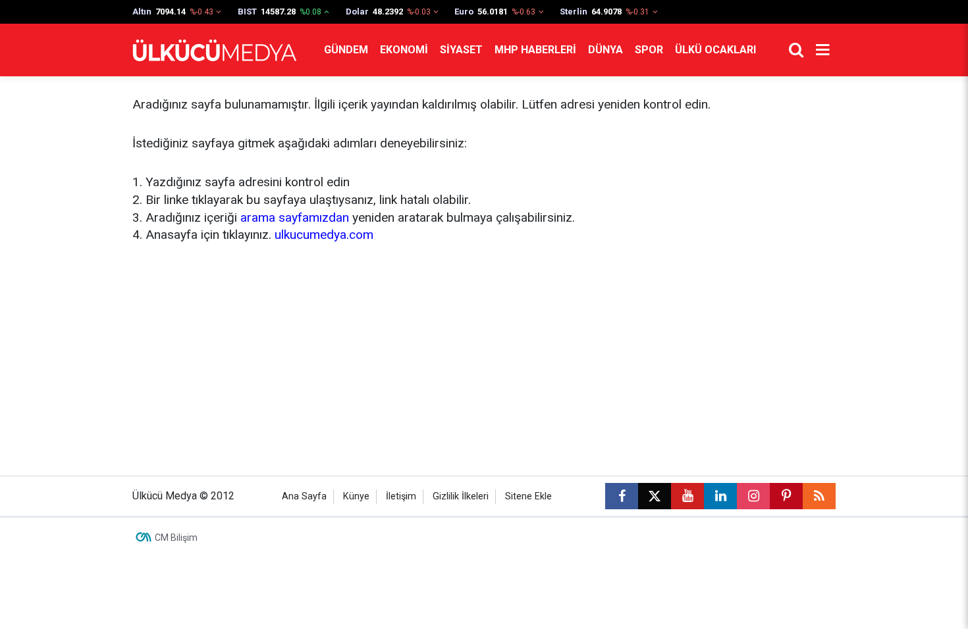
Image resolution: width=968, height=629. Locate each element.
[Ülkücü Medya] (214, 50)
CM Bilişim (176, 537)
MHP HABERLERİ (535, 49)
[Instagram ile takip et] (753, 496)
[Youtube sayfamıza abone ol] (687, 496)
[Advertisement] (484, 357)
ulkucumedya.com (324, 234)
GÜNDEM (346, 49)
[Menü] (822, 50)
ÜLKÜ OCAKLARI (715, 49)
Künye (356, 496)
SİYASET (461, 49)
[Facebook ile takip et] (621, 496)
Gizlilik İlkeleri (461, 496)
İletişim (401, 496)
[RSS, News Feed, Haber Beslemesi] (819, 496)
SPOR (649, 49)
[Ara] (796, 50)
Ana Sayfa (304, 496)
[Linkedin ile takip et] (720, 496)
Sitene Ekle (528, 496)
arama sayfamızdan (294, 217)
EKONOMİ (404, 49)
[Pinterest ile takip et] (786, 496)
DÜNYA (605, 49)
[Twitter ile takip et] (654, 496)
